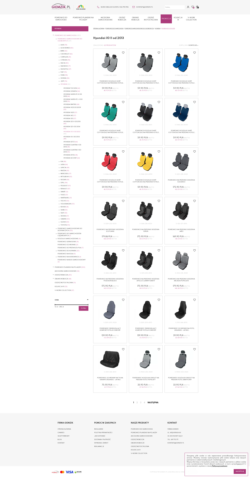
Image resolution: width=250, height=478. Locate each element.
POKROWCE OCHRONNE (68, 244)
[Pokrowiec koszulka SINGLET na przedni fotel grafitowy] (181, 359)
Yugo (64, 195)
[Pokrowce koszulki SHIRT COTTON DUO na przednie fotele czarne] (146, 112)
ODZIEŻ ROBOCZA (122, 19)
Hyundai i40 (69, 115)
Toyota (65, 225)
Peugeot (66, 185)
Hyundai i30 (69, 118)
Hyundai (65, 84)
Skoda (65, 216)
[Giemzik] (68, 7)
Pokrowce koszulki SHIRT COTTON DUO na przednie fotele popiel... (110, 83)
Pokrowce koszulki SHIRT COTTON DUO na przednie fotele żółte (146, 182)
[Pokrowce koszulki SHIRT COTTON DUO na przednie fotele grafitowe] (146, 63)
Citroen (65, 60)
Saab (64, 210)
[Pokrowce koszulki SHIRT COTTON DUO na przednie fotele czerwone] (110, 161)
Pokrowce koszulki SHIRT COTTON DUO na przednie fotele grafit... (146, 83)
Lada (64, 164)
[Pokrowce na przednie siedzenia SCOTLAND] (110, 211)
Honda (65, 78)
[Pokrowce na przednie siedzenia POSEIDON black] (110, 260)
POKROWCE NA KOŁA (67, 254)
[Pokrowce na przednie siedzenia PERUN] (146, 211)
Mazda (65, 170)
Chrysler (66, 57)
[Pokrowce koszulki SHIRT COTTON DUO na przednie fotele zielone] (110, 112)
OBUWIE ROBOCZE (135, 19)
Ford (64, 75)
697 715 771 (174, 439)
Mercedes (66, 173)
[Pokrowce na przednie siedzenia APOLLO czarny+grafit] (146, 260)
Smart (64, 191)
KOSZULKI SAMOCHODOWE (69, 238)
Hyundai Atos (70, 155)
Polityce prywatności (219, 466)
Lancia (65, 167)
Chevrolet (66, 54)
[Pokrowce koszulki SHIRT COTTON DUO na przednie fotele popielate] (110, 63)
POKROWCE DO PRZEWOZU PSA (70, 247)
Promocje (166, 19)
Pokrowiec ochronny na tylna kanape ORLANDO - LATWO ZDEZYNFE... (110, 379)
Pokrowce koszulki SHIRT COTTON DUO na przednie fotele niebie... (181, 83)
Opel (64, 182)
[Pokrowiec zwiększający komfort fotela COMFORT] (110, 310)
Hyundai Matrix (71, 104)
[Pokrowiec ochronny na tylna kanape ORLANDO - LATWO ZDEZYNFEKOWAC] (110, 359)
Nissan (65, 179)
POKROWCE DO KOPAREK (68, 250)
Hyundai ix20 (70, 112)
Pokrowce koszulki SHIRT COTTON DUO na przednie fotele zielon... (110, 132)
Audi (64, 45)
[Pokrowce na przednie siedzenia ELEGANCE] (181, 161)
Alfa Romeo (67, 48)
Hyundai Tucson (71, 88)
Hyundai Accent (71, 158)
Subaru (65, 219)
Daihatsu (66, 69)
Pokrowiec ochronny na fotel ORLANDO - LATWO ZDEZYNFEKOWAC (181, 330)
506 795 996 (124, 7)
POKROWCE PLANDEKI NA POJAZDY (83, 19)
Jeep (64, 81)
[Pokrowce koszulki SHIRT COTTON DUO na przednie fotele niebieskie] (181, 63)
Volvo (65, 201)
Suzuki (65, 222)
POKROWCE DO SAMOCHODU (61, 19)
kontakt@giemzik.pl (144, 7)
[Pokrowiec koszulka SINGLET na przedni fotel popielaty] (146, 359)
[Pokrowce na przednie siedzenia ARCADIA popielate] (181, 260)
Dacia (65, 63)
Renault (65, 188)
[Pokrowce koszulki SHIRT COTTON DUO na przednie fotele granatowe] (181, 112)
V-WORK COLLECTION (191, 19)
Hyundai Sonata (71, 91)
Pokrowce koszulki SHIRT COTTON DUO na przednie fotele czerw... (110, 182)
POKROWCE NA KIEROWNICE (69, 257)
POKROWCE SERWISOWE (68, 241)
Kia (63, 161)
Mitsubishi (66, 176)
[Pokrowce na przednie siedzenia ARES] (181, 211)
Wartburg (66, 198)
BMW (64, 51)
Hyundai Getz (70, 142)
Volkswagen (68, 204)
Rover (65, 207)
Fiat (64, 72)
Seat (64, 213)
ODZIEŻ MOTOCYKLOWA (151, 19)
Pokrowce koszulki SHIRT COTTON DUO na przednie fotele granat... (181, 132)
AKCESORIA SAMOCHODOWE (105, 19)
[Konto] (188, 7)
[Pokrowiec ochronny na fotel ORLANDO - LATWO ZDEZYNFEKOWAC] (181, 310)
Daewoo (66, 66)
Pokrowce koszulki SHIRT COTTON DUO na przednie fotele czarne (146, 132)
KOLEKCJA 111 (178, 19)
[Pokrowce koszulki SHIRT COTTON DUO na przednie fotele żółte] (146, 161)
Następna (153, 403)
